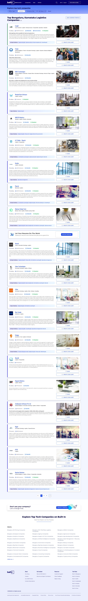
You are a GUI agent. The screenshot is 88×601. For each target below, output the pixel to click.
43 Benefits (29, 213)
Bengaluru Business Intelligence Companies (43, 547)
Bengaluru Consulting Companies (41, 554)
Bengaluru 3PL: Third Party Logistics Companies (41, 530)
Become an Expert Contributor (44, 576)
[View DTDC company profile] (44, 458)
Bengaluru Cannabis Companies (66, 547)
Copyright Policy (35, 595)
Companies (28, 2)
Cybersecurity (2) (48, 225)
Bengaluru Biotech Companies (66, 545)
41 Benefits (28, 271)
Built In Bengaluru (76, 574)
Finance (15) (28, 260)
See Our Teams (38, 30)
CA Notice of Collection (76, 595)
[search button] (56, 2)
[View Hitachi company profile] (44, 252)
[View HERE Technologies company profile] (44, 80)
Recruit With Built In (41, 574)
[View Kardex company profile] (44, 172)
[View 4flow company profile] (44, 298)
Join (61, 2)
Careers (26, 576)
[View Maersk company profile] (44, 194)
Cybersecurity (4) (29, 42)
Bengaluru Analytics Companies (15, 536)
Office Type (12, 11)
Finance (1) (27, 133)
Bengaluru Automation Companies (16, 542)
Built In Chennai (76, 576)
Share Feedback (58, 576)
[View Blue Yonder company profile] (44, 321)
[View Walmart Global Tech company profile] (44, 217)
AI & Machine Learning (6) (23, 156)
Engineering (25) (21, 42)
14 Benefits (28, 339)
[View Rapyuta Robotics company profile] (44, 389)
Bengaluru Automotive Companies (41, 542)
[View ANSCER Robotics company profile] (44, 126)
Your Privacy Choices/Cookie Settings (62, 595)
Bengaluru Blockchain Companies (16, 547)
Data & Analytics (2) (29, 282)
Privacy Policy (43, 595)
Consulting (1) (47, 202)
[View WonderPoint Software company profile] (44, 103)
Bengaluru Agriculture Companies (66, 534)
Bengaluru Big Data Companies (15, 545)
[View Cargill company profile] (44, 34)
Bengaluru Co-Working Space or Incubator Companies (69, 550)
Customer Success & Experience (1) (42, 488)
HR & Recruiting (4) (40, 202)
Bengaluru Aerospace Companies (16, 534)
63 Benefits (29, 30)
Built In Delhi (75, 578)
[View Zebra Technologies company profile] (44, 275)
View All (10, 559)
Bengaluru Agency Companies (40, 534)
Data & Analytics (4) (37, 42)
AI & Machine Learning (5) (36, 260)
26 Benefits (28, 294)
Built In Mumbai (76, 586)
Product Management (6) (23, 351)
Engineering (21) (21, 260)
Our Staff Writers (29, 578)
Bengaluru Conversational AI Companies (17, 556)
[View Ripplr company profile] (44, 435)
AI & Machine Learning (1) (30, 305)
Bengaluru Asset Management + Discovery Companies (69, 539)
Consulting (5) (29, 328)
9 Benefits (28, 168)
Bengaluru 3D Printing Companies (16, 530)
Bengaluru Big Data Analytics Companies (43, 545)
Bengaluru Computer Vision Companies (17, 554)
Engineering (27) (21, 225)
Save (68, 39)
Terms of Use (50, 595)
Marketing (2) (43, 351)
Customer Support (59, 574)
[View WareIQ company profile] (44, 366)
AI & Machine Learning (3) (39, 225)
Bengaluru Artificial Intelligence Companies (43, 538)
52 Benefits (28, 55)
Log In (65, 2)
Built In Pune (75, 588)
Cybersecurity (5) (32, 156)
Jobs (34, 2)
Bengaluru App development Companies (68, 536)
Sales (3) (45, 156)
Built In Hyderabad (76, 581)
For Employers (74, 2)
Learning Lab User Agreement (13, 595)
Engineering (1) (21, 111)
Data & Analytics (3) (29, 225)
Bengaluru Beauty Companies (65, 542)
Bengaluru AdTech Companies (65, 530)
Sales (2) (46, 282)
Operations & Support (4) (47, 260)
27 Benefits (29, 248)
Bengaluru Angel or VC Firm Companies (42, 536)
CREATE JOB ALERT (68, 42)
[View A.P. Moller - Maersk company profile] (44, 149)
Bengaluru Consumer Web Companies (68, 554)
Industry (21, 11)
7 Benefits (27, 408)
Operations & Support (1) (22, 179)
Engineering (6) (21, 133)
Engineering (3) (32, 351)
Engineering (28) (21, 328)
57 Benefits (28, 78)
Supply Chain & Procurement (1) (36, 133)
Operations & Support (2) (30, 488)
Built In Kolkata (75, 583)
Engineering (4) (40, 156)
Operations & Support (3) (37, 328)
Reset (49, 11)
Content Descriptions (30, 581)
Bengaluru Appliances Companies (16, 538)
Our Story (27, 574)
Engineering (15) (21, 282)
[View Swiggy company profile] (44, 343)
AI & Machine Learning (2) (39, 282)
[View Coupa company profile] (44, 57)
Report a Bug (58, 578)
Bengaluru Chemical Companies (15, 550)
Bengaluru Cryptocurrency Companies (68, 556)
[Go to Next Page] (50, 495)
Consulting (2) (44, 42)
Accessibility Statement (25, 595)
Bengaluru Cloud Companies (39, 550)
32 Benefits (29, 145)
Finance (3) (38, 351)
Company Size (31, 11)
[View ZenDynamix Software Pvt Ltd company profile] (44, 412)
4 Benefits (27, 122)
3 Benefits (27, 385)
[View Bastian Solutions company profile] (44, 481)
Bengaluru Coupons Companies (40, 556)
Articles (39, 2)
